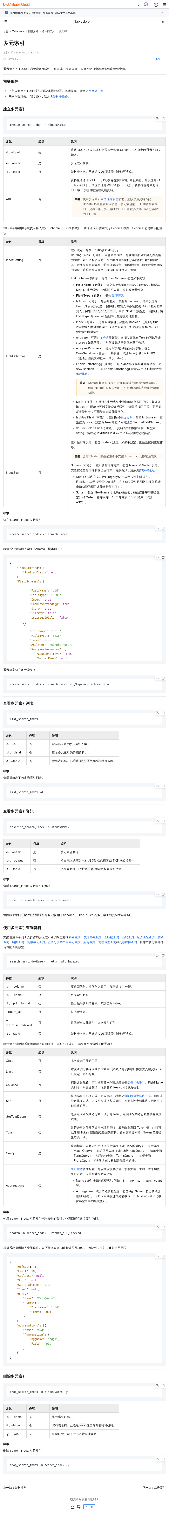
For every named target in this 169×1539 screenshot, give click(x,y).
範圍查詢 (18, 942)
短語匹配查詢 (146, 937)
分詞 (106, 337)
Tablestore (18, 31)
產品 (157, 58)
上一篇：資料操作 (14, 1487)
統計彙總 (77, 1169)
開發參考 (33, 31)
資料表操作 (60, 96)
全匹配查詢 (111, 937)
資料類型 (117, 295)
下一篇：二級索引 (154, 1487)
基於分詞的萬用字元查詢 (64, 942)
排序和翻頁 (146, 470)
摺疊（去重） (136, 1082)
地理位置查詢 (107, 942)
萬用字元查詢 (36, 942)
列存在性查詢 (128, 942)
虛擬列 (128, 417)
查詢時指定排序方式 (137, 1096)
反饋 (91, 1507)
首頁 (5, 31)
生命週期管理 (109, 199)
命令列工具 (48, 31)
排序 (85, 374)
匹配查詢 (128, 937)
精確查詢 (75, 937)
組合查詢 (89, 942)
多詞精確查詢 (92, 937)
